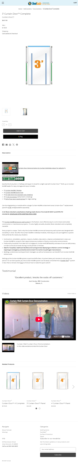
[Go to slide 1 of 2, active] (36, 408)
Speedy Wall (65, 260)
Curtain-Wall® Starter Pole (14, 192)
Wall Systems (44, 430)
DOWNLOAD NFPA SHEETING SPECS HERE (23, 214)
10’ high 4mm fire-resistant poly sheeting (19, 195)
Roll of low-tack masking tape (15, 199)
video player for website (56, 168)
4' (10, 207)
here (21, 263)
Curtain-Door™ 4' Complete (13, 403)
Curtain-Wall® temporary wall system (17, 222)
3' (9, 207)
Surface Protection (46, 434)
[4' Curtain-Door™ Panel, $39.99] (62, 383)
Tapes (42, 436)
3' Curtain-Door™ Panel (36, 403)
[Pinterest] (17, 144)
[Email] (7, 144)
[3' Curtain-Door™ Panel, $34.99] (38, 383)
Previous (3, 387)
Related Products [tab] (8, 364)
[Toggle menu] (3, 3)
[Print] (10, 144)
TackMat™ (43, 432)
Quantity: (5, 121)
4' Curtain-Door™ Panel (60, 403)
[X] (13, 144)
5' (15, 207)
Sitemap (5, 432)
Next (73, 387)
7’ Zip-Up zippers (11, 197)
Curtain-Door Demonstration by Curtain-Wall (33, 168)
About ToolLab (6, 430)
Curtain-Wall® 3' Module (13, 190)
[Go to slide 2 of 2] (39, 408)
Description (6, 153)
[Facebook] (3, 144)
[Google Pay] (20, 137)
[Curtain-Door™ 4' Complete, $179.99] (13, 383)
